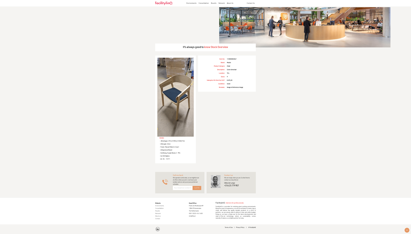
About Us (230, 3)
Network (222, 3)
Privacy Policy (240, 227)
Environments (191, 3)
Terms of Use (229, 227)
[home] (164, 3)
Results (214, 3)
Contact (157, 219)
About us (158, 216)
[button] (191, 3)
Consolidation (204, 3)
